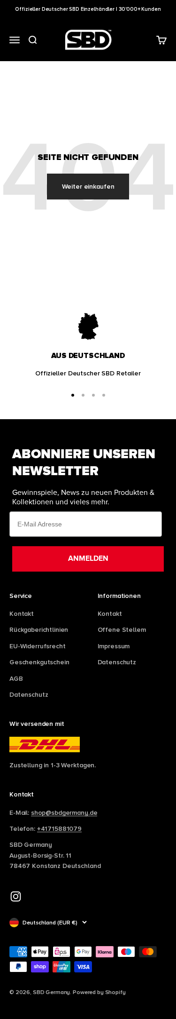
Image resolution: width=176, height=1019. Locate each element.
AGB (16, 678)
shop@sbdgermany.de (64, 812)
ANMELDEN (88, 559)
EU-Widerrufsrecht (37, 646)
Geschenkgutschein (39, 662)
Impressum (114, 646)
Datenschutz (28, 694)
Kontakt (21, 613)
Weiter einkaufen (88, 186)
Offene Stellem (122, 629)
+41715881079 (59, 828)
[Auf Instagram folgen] (15, 896)
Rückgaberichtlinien (38, 629)
